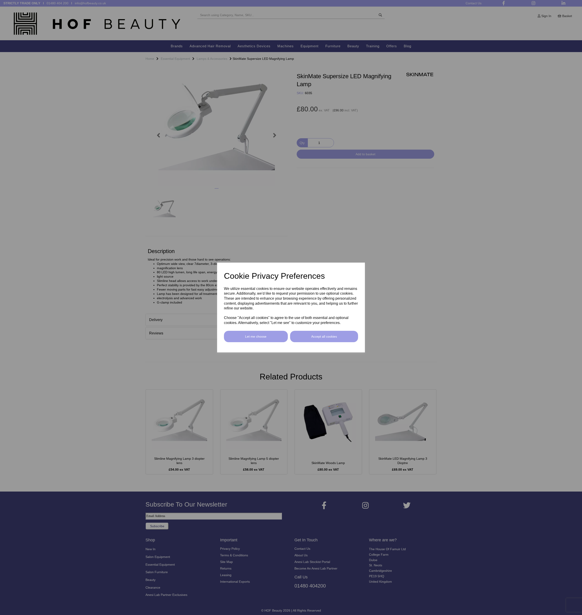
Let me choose (255, 336)
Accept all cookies (324, 336)
